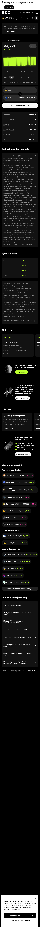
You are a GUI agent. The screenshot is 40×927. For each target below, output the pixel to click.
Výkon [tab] (28, 18)
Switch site (9, 7)
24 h (27, 77)
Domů (4, 671)
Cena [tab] (22, 18)
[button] (18, 12)
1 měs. (33, 77)
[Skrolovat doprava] (33, 17)
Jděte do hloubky (10, 428)
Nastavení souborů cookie (19, 920)
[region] (19, 911)
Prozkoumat (20, 372)
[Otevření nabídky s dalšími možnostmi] (37, 13)
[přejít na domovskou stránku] (6, 13)
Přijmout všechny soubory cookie (20, 915)
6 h (22, 77)
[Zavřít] (35, 898)
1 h (17, 77)
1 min (6, 77)
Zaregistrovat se (27, 13)
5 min (11, 77)
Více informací (9, 32)
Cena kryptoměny (16, 671)
